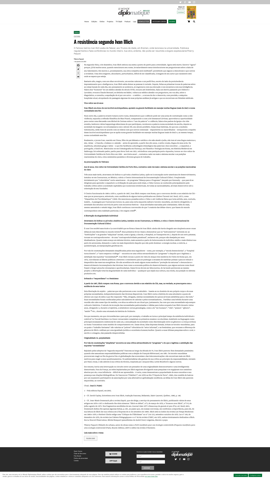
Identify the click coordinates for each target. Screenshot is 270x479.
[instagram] (194, 2)
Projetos (110, 21)
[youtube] (189, 2)
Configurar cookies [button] (255, 475)
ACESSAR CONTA (159, 21)
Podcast (127, 21)
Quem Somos (78, 451)
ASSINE (172, 21)
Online (102, 21)
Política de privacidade (81, 458)
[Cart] (189, 21)
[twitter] (180, 2)
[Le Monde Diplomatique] (134, 16)
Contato (76, 460)
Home (86, 21)
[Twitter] (78, 69)
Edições (94, 21)
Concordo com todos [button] (241, 475)
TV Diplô (119, 21)
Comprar (181, 12)
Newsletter (143, 21)
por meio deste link (151, 476)
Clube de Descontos (80, 453)
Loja (134, 21)
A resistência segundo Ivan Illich (103, 41)
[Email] (78, 76)
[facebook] (185, 2)
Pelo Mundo (77, 456)
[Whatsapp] (78, 73)
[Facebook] (78, 65)
